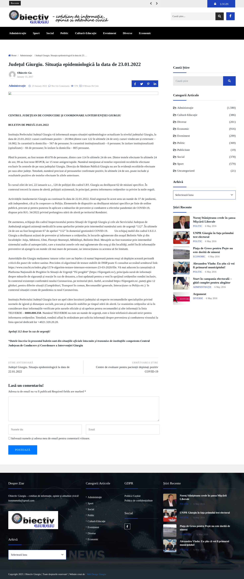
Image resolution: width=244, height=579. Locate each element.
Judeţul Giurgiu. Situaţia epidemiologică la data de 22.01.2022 (39, 367)
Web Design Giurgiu (96, 574)
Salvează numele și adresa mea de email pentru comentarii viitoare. (50, 438)
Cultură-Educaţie (85, 33)
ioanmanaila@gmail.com (21, 500)
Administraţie (17, 33)
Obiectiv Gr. (24, 72)
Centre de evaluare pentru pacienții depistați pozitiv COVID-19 (127, 367)
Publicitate (183, 149)
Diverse (127, 33)
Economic (145, 33)
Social (50, 33)
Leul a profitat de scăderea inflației (41, 3)
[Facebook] (230, 16)
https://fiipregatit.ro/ (102, 272)
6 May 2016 (210, 226)
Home (14, 55)
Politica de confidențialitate (138, 500)
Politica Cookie (132, 495)
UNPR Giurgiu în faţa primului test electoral (205, 512)
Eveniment (109, 33)
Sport (36, 33)
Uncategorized (186, 170)
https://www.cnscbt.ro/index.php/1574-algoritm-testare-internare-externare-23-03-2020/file (62, 267)
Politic (64, 33)
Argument (199, 294)
